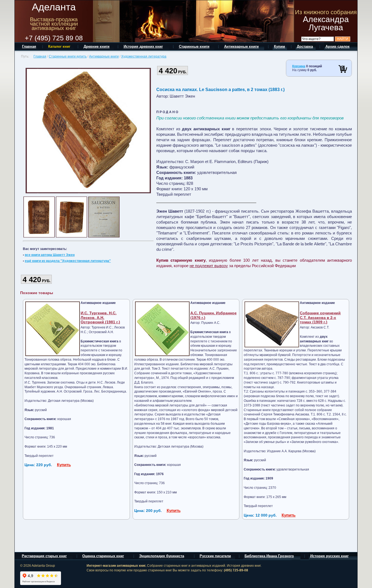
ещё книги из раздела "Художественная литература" (68, 261)
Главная (39, 56)
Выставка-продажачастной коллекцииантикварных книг (54, 23)
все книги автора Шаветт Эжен (50, 255)
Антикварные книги (104, 56)
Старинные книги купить (68, 56)
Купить (64, 464)
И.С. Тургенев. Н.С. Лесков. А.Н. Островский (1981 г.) (100, 317)
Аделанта (54, 7)
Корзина (298, 66)
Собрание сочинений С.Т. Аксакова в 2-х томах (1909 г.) (320, 317)
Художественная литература (143, 56)
